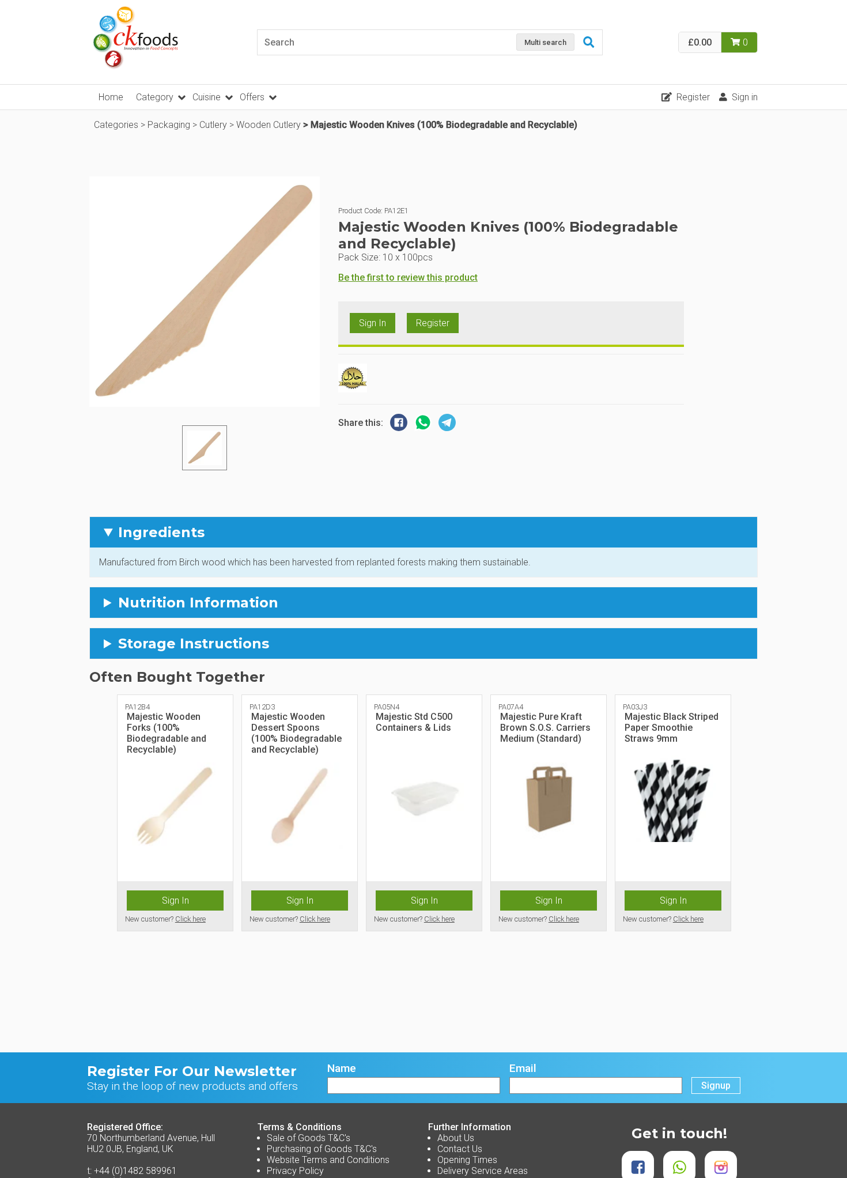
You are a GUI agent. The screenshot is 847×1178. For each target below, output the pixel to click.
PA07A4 (510, 707)
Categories (116, 124)
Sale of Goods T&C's (308, 1137)
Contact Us (459, 1148)
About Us (455, 1137)
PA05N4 (386, 707)
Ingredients (161, 532)
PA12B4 (137, 707)
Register (693, 97)
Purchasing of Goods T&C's (322, 1148)
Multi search (545, 42)
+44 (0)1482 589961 (135, 1170)
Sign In (372, 323)
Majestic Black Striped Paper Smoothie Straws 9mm (672, 727)
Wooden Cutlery (268, 124)
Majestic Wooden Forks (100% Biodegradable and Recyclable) (166, 733)
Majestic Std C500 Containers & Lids (414, 722)
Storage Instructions (193, 643)
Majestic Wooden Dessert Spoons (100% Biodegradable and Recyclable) (296, 733)
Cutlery (213, 124)
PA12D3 (262, 707)
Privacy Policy (295, 1170)
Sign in (745, 97)
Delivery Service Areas (482, 1170)
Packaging (169, 124)
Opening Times (467, 1159)
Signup (716, 1085)
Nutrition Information (198, 602)
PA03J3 (635, 707)
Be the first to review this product (408, 277)
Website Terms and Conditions (328, 1159)
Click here (190, 919)
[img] (204, 447)
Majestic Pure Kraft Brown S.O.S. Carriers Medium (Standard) (545, 727)
